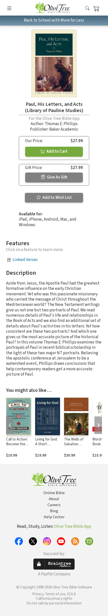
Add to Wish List (57, 198)
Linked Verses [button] (25, 260)
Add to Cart (57, 151)
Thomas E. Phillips (61, 124)
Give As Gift (56, 177)
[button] (87, 8)
